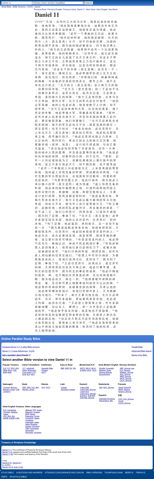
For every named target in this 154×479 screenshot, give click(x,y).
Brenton (14, 388)
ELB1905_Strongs (87, 398)
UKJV (89, 370)
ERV (13, 368)
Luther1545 (84, 388)
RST (34, 410)
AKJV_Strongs (125, 379)
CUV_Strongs (128, 399)
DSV (101, 388)
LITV (34, 372)
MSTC (82, 368)
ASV (17, 368)
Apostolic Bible (18, 477)
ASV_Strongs (125, 374)
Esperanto (29, 416)
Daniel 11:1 (7, 450)
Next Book (113, 9)
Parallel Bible (137, 347)
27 (117, 207)
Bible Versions (19, 7)
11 (76, 96)
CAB (17, 390)
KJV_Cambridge (9, 410)
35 (76, 255)
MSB (9, 372)
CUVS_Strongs (124, 403)
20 (104, 156)
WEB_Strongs (125, 376)
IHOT (44, 372)
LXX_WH (35, 388)
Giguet (120, 388)
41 (70, 302)
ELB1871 (83, 396)
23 (53, 179)
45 (90, 322)
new (132, 368)
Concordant (27, 372)
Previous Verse (69, 9)
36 (63, 263)
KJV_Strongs (125, 370)
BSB (5, 372)
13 (49, 108)
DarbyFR (127, 388)
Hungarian (29, 420)
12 (111, 100)
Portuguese (34, 428)
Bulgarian (29, 412)
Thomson (6, 388)
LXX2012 (6, 392)
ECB (24, 374)
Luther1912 (84, 392)
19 (107, 152)
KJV (4, 368)
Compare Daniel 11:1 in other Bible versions (21, 347)
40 (56, 294)
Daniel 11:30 (7, 454)
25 (90, 195)
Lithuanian (36, 426)
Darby (24, 370)
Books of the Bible (139, 355)
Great (108, 370)
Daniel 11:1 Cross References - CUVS (18, 351)
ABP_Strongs (125, 368)
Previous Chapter (54, 9)
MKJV (88, 368)
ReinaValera (104, 401)
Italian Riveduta (31, 424)
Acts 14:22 (18, 467)
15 (90, 120)
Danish (32, 414)
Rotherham (32, 370)
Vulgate (64, 388)
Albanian (28, 410)
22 (114, 172)
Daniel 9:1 (17, 463)
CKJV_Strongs (126, 381)
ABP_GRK (26, 388)
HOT (43, 388)
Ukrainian (37, 433)
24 (93, 183)
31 (117, 231)
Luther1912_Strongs (88, 394)
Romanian (29, 433)
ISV (70, 368)
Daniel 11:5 (7, 452)
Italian (36, 422)
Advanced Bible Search (142, 351)
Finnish (36, 416)
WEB (5, 370)
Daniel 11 (81, 9)
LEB (14, 370)
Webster (14, 412)
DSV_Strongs (108, 388)
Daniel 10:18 (7, 467)
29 (46, 223)
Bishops (109, 372)
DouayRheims (104, 374)
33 (104, 243)
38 (83, 278)
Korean (28, 426)
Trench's (140, 473)
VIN (74, 368)
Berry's (129, 473)
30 (49, 227)
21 (39, 168)
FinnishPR (29, 418)
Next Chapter (102, 9)
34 (63, 251)
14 (107, 112)
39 (117, 282)
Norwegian (29, 430)
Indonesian (29, 422)
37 (100, 270)
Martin (120, 390)
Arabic (39, 410)
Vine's (4, 477)
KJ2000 (83, 370)
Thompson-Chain (114, 473)
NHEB (5, 418)
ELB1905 (91, 396)
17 (73, 136)
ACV (28, 374)
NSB (67, 368)
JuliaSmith (30, 368)
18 (49, 148)
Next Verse (91, 9)
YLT (8, 368)
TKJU (94, 370)
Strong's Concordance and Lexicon (64, 473)
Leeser (5, 414)
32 (76, 239)
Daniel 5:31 (7, 463)
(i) (43, 21)
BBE (62, 368)
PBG (27, 428)
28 (80, 215)
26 (107, 203)
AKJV (10, 370)
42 (49, 310)
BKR (27, 414)
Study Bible (6, 7)
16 (73, 128)
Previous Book (40, 9)
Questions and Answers (29, 473)
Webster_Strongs (126, 372)
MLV (33, 374)
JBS (111, 401)
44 (59, 318)
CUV (120, 399)
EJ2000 (12, 418)
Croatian (36, 412)
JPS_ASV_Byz (9, 416)
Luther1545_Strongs (88, 390)
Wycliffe (102, 368)
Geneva (102, 372)
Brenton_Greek (9, 390)
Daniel (37, 7)
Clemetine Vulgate (68, 390)
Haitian (36, 418)
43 (113, 310)
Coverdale (110, 368)
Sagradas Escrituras (107, 399)
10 (63, 88)
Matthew (102, 370)
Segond (127, 390)
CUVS (120, 401)
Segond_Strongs (124, 392)
